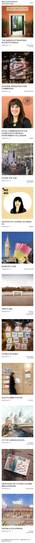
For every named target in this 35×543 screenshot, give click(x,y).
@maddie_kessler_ (7, 540)
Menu (31, 2)
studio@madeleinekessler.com (10, 539)
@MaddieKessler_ (25, 539)
